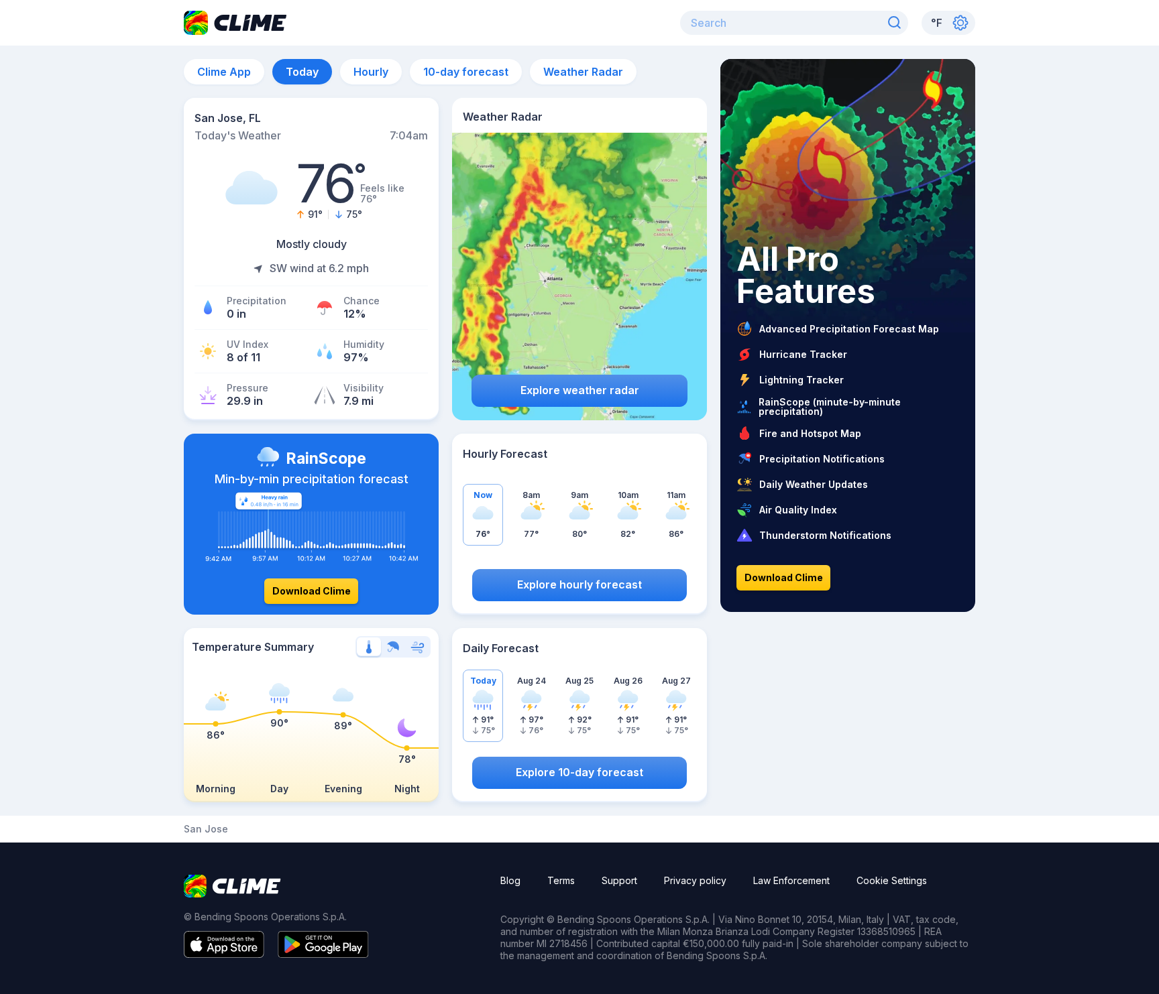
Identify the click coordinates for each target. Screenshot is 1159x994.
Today (302, 71)
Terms (561, 880)
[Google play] (323, 953)
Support (619, 880)
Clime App (224, 71)
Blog (510, 880)
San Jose (206, 829)
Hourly (370, 71)
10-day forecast (465, 71)
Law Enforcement (791, 880)
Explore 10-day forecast (579, 772)
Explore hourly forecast (579, 584)
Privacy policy (695, 880)
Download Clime (311, 591)
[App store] (224, 953)
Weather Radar (583, 71)
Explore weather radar (579, 390)
